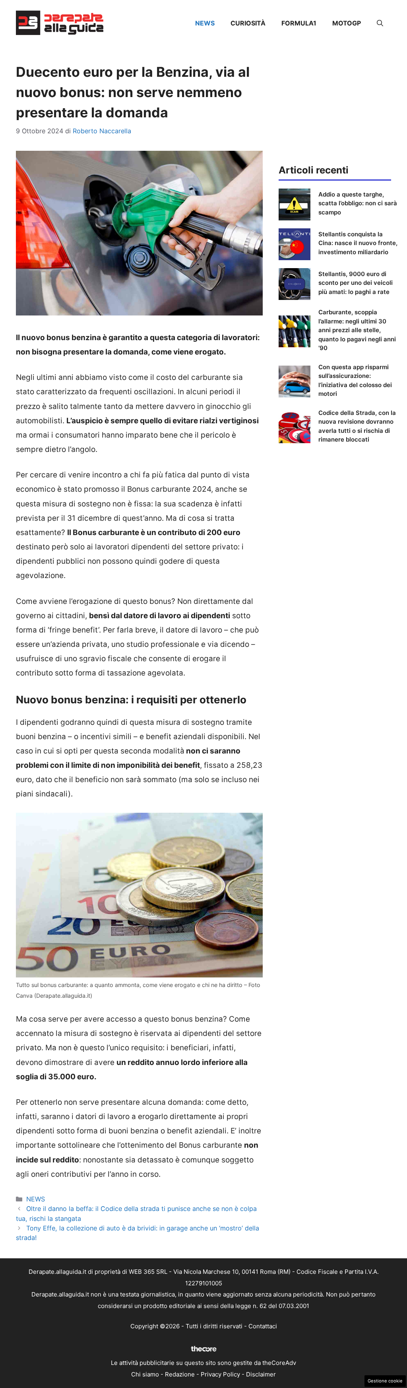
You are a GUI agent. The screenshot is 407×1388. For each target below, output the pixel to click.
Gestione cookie (385, 1381)
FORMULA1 (298, 23)
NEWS (205, 23)
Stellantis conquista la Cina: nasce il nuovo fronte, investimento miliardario (357, 243)
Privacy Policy (220, 1374)
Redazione (180, 1374)
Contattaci (262, 1326)
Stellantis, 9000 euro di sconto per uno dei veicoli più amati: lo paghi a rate (355, 283)
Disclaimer (261, 1374)
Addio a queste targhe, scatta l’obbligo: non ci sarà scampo (357, 203)
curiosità (248, 23)
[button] (380, 23)
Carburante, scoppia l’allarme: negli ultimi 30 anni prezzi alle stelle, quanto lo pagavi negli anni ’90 (357, 330)
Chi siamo (145, 1374)
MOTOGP (346, 23)
